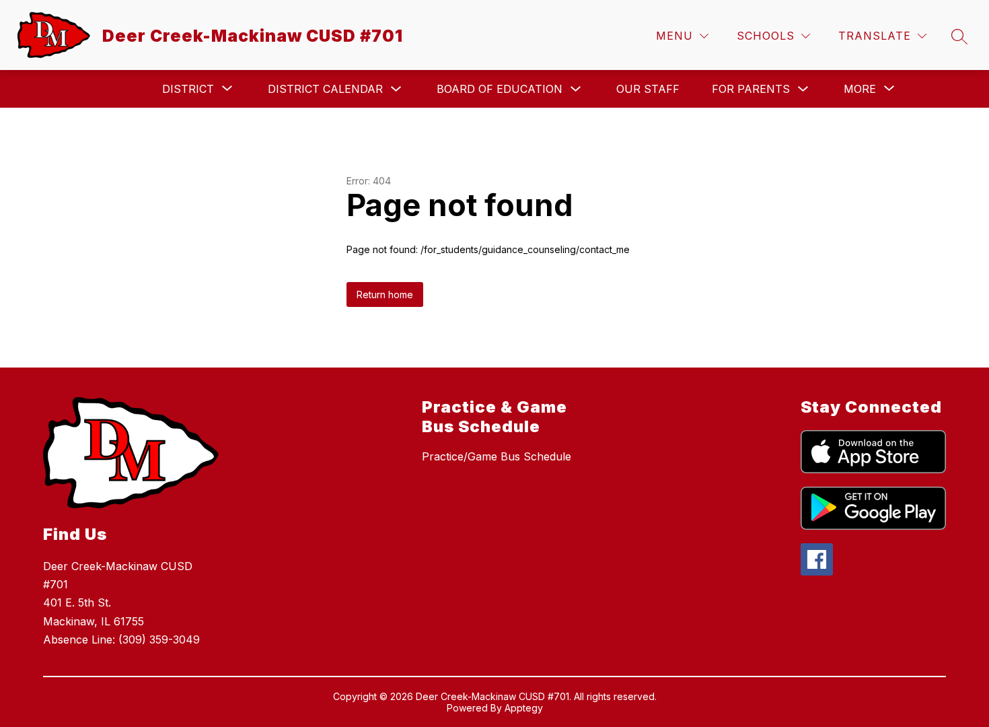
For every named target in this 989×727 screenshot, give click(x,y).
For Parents (751, 89)
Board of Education (499, 89)
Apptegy (524, 708)
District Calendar (325, 89)
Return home (385, 294)
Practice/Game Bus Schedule (496, 456)
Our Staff (648, 89)
